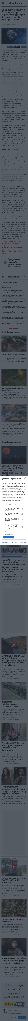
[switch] (22, 509)
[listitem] (14, 505)
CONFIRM (8, 537)
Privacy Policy (22, 542)
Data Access (14, 542)
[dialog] (14, 510)
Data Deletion (5, 542)
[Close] (25, 478)
